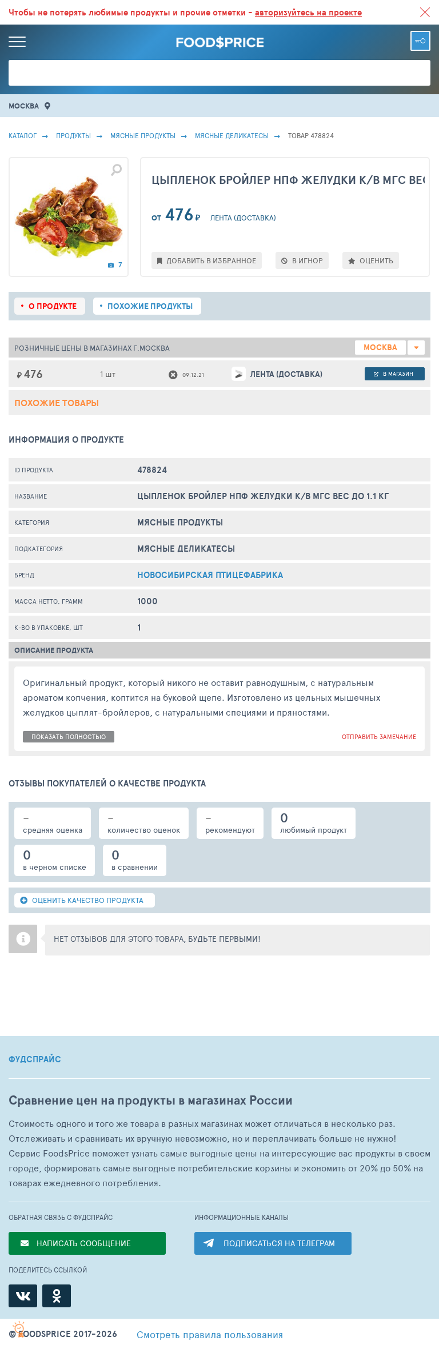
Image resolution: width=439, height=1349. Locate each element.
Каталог (23, 135)
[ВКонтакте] (23, 1295)
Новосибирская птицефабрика (210, 574)
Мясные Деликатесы (232, 135)
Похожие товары (56, 402)
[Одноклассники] (56, 1295)
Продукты (73, 135)
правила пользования (210, 1334)
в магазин (397, 374)
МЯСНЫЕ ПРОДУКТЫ (142, 135)
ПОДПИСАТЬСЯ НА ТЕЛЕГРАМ (279, 1243)
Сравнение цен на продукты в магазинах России (151, 1100)
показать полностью (68, 736)
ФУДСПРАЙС (35, 1059)
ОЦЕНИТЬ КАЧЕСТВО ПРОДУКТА (86, 900)
